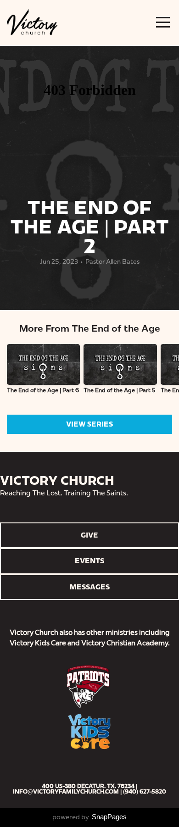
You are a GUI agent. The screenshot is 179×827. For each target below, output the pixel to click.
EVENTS (89, 560)
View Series (89, 424)
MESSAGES (90, 587)
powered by (89, 817)
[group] (43, 372)
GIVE (89, 535)
